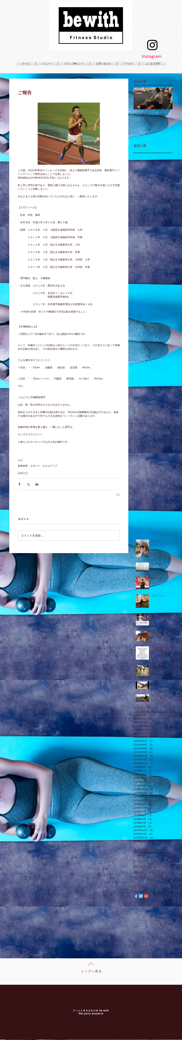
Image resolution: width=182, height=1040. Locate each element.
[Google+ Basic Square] (146, 896)
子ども (161, 872)
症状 (135, 877)
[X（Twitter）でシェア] (28, 484)
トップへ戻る (91, 971)
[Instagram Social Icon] (152, 45)
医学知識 (146, 866)
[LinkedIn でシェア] (37, 484)
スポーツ (23, 472)
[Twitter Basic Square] (141, 896)
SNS (136, 855)
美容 (143, 877)
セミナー (168, 861)
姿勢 (155, 866)
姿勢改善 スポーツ (29, 465)
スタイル (155, 861)
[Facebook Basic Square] (135, 896)
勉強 (135, 866)
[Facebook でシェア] (19, 484)
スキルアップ (49, 465)
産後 (170, 872)
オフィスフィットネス (153, 855)
